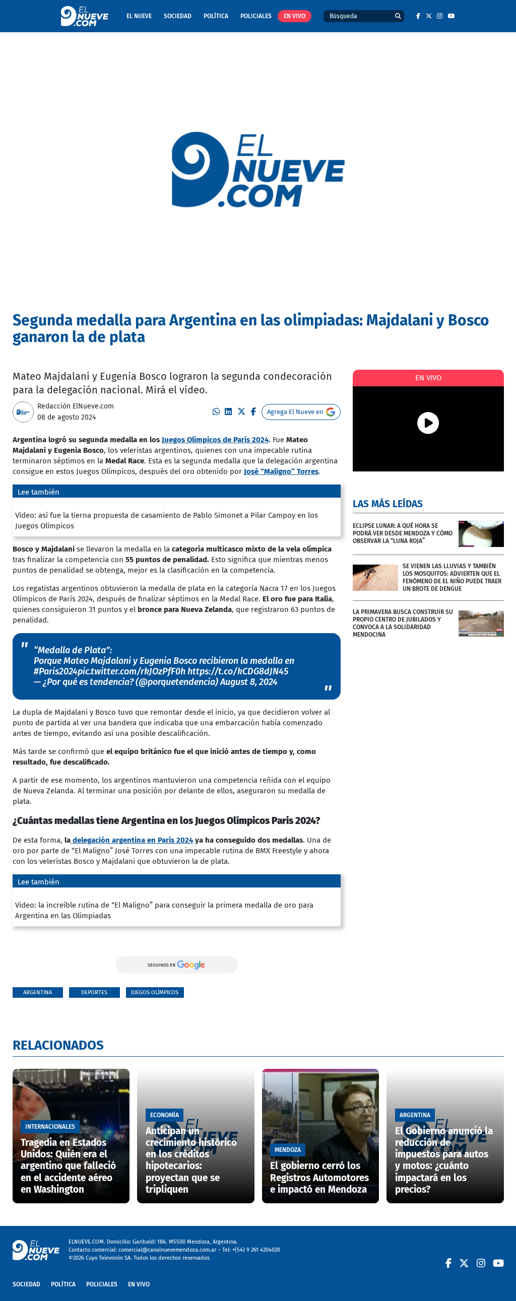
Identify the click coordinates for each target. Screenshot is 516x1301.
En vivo (294, 16)
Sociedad (177, 16)
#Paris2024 (56, 671)
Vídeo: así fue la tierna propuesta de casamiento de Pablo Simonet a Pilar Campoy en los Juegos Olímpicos (166, 520)
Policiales (256, 16)
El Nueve (139, 16)
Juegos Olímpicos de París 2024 (215, 439)
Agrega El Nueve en (295, 412)
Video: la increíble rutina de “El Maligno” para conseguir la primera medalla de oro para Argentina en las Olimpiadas (164, 910)
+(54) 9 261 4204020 (256, 1250)
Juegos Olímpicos (154, 992)
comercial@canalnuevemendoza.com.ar (167, 1250)
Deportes (94, 992)
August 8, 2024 (249, 682)
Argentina (37, 992)
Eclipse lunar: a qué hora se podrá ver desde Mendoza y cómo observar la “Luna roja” (403, 533)
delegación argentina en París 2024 (132, 840)
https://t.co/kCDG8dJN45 (237, 671)
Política (216, 16)
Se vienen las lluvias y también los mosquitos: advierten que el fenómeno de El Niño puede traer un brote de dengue (452, 577)
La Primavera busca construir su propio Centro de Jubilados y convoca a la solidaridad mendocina (403, 623)
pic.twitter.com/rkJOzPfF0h (131, 671)
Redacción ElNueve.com (75, 406)
